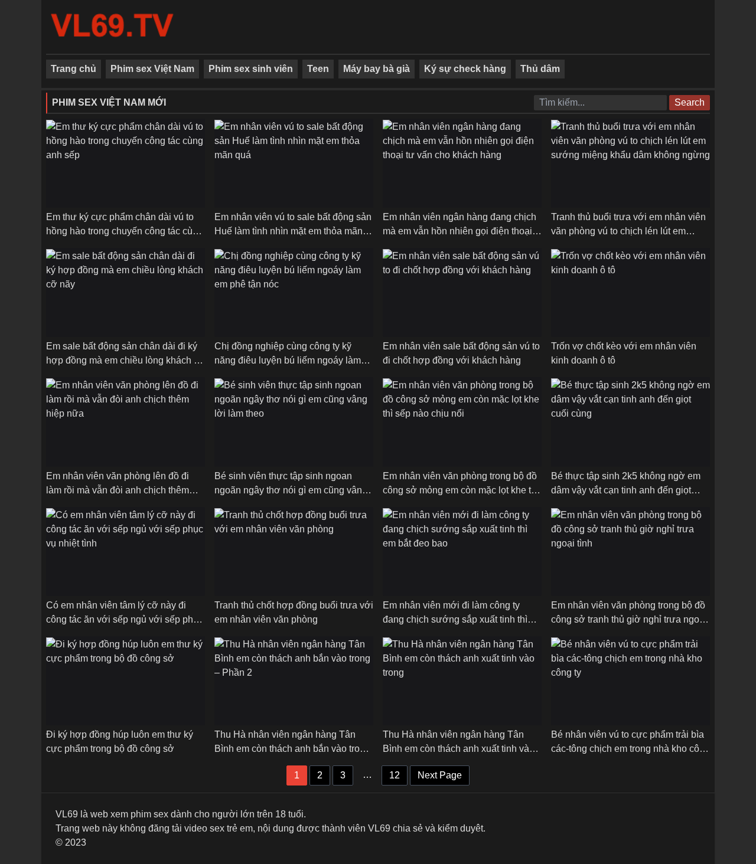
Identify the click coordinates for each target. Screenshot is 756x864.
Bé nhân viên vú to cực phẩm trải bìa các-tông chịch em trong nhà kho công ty (630, 748)
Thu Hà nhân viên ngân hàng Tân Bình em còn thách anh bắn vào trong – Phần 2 (292, 748)
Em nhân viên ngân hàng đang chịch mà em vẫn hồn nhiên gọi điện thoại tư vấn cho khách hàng (459, 231)
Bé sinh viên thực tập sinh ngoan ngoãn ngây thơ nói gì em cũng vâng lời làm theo (290, 490)
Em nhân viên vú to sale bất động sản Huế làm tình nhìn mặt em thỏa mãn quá (293, 231)
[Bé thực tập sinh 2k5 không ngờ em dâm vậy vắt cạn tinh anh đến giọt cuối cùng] (630, 421)
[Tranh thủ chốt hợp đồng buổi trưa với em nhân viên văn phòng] (293, 551)
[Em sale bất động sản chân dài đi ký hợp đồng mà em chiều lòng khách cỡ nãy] (125, 292)
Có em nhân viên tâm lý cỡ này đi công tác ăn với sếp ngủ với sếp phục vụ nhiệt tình (124, 619)
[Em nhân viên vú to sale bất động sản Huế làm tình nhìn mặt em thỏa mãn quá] (293, 163)
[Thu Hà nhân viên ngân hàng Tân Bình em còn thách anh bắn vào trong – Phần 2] (293, 680)
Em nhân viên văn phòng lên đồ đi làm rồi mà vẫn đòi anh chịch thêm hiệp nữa (117, 490)
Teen (318, 69)
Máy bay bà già (376, 69)
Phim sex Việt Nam (152, 69)
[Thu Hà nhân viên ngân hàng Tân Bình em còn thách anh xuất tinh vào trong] (462, 680)
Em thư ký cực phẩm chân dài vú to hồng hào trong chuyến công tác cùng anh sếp (124, 231)
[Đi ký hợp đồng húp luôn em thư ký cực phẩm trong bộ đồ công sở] (125, 680)
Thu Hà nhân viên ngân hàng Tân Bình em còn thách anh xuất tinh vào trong (459, 748)
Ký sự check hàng (465, 69)
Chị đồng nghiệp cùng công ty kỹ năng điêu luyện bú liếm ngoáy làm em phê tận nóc (287, 360)
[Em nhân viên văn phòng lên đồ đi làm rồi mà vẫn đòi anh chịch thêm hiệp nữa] (125, 421)
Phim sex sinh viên (250, 69)
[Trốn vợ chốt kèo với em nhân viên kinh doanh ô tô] (630, 292)
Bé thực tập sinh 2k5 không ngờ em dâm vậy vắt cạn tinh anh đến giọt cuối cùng (625, 490)
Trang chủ (73, 69)
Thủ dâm (540, 69)
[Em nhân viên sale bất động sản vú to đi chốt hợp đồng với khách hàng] (462, 292)
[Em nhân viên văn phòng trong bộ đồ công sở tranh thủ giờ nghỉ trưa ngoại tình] (630, 551)
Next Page (440, 775)
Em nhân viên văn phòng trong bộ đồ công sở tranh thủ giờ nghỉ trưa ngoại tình (629, 619)
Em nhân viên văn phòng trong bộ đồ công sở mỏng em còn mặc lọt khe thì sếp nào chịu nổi (461, 490)
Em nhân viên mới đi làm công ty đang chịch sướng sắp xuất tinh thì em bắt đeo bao (455, 619)
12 (394, 775)
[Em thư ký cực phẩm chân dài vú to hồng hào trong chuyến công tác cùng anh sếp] (125, 163)
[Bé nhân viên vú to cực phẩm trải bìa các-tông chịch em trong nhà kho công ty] (630, 680)
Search (689, 102)
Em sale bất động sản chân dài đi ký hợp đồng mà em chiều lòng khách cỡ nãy (125, 360)
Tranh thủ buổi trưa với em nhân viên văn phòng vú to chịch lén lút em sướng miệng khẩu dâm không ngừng (630, 231)
